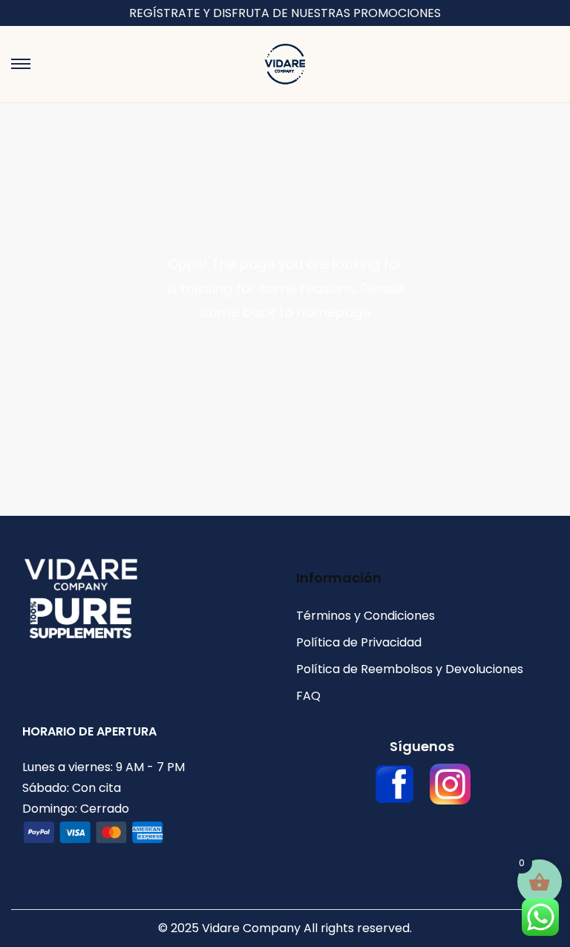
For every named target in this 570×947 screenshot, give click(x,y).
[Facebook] (394, 784)
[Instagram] (450, 784)
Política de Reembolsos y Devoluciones (409, 669)
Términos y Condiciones (365, 615)
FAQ (308, 695)
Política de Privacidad (359, 642)
